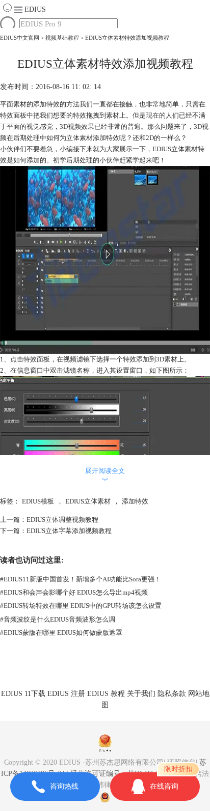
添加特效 (135, 501)
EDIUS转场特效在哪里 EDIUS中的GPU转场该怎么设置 (81, 605)
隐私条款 (172, 693)
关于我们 (141, 693)
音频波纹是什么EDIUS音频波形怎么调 (57, 619)
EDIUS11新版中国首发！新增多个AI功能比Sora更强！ (80, 579)
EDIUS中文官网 (19, 38)
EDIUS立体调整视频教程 (62, 519)
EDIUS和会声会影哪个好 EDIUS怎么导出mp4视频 (74, 592)
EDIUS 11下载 (23, 693)
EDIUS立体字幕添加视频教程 (69, 531)
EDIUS (35, 9)
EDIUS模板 (38, 501)
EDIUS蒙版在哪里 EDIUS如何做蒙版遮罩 (61, 632)
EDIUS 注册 (66, 693)
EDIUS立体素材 (88, 501)
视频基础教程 (62, 38)
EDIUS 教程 (106, 693)
